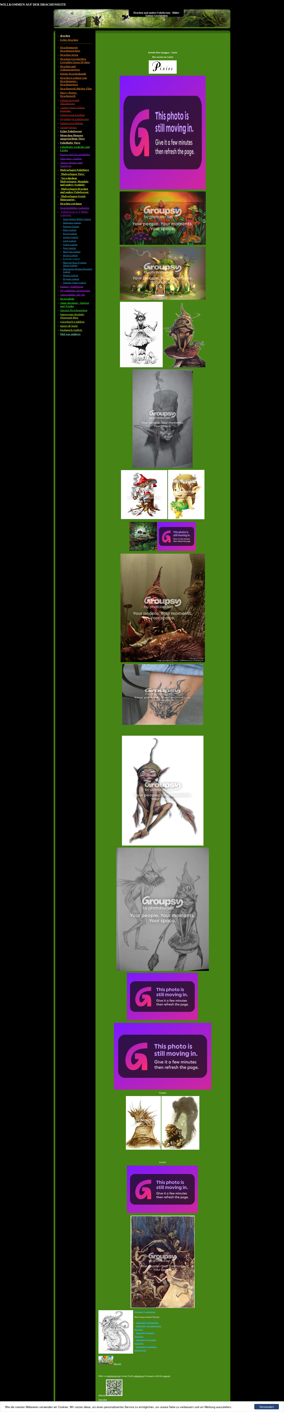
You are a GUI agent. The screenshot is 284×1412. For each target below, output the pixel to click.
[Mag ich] (117, 1364)
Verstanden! (266, 1407)
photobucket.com (113, 1376)
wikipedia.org (139, 1376)
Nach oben (102, 1400)
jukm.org (102, 1395)
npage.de (166, 1376)
